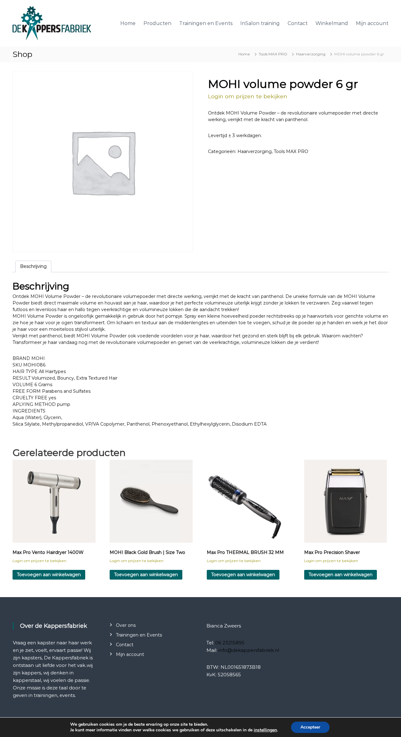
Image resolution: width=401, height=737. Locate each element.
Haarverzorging (310, 54)
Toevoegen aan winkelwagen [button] (49, 574)
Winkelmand (331, 23)
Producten (157, 23)
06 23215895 (230, 643)
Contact (298, 23)
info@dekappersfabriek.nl (248, 650)
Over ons (126, 625)
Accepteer (310, 727)
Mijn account (372, 23)
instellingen (265, 730)
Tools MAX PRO (273, 54)
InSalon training (260, 23)
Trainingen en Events (205, 23)
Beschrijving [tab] (33, 266)
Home (128, 23)
